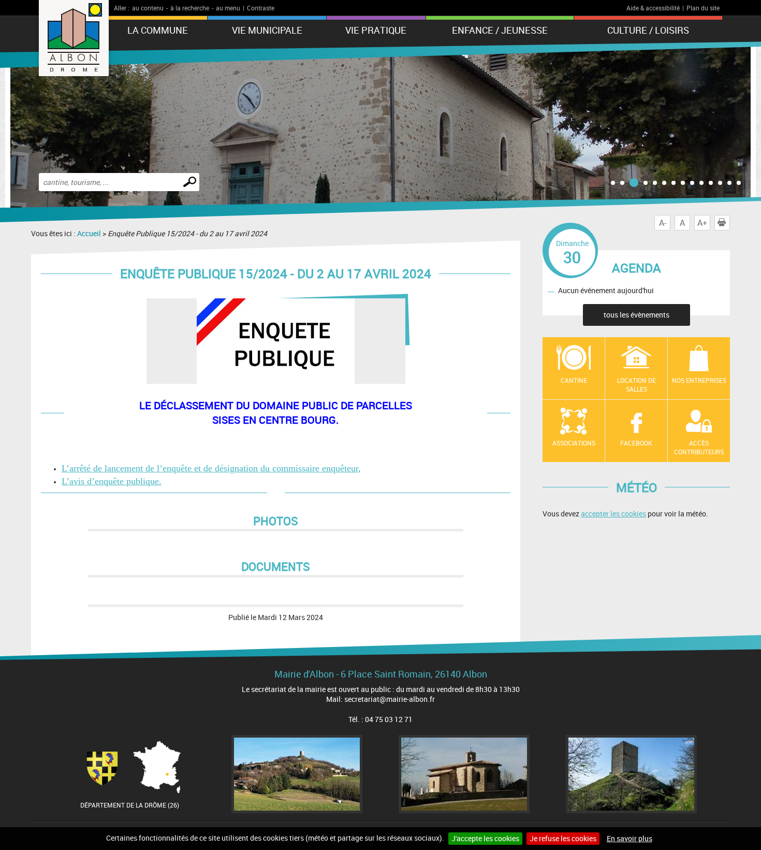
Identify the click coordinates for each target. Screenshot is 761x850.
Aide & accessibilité (653, 8)
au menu (228, 8)
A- (662, 222)
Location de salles (636, 384)
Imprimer (729, 222)
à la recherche (189, 8)
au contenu (148, 8)
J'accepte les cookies (485, 838)
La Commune (157, 30)
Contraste (260, 8)
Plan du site (703, 8)
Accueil (89, 233)
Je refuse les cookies (563, 838)
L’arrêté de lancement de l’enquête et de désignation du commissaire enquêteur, (211, 468)
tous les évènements (636, 315)
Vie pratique (375, 30)
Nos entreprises (699, 380)
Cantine (574, 380)
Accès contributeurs (699, 447)
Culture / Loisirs (648, 30)
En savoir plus (629, 838)
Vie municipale (267, 30)
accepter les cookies (613, 513)
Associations (573, 443)
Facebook (636, 443)
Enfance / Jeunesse (500, 30)
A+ (702, 222)
